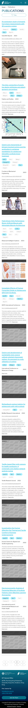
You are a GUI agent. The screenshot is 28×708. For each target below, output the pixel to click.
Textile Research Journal (9, 480)
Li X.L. (17, 228)
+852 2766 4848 (7, 693)
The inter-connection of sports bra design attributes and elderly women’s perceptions (13, 87)
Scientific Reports (7, 35)
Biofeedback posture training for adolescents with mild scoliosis (13, 405)
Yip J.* (13, 598)
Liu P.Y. (4, 296)
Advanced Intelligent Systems (10, 240)
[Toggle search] (21, 2)
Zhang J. (19, 95)
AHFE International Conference (11, 305)
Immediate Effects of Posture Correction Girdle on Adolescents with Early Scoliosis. (14, 290)
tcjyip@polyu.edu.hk (8, 691)
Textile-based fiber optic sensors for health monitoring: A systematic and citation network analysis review (14, 467)
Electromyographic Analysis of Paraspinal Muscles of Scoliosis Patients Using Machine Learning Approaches (14, 591)
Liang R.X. (5, 598)
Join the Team (14, 697)
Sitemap (19, 706)
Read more (10, 114)
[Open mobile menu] (25, 2)
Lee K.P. (5, 474)
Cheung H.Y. (6, 162)
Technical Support (11, 706)
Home (3, 7)
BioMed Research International (11, 413)
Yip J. (4, 32)
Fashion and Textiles (7, 99)
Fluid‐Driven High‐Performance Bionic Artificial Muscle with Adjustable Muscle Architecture (13, 223)
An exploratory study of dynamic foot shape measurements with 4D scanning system (13, 24)
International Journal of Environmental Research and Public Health (10, 606)
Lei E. (11, 92)
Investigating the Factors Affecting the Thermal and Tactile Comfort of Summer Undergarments (14, 531)
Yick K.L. (14, 29)
